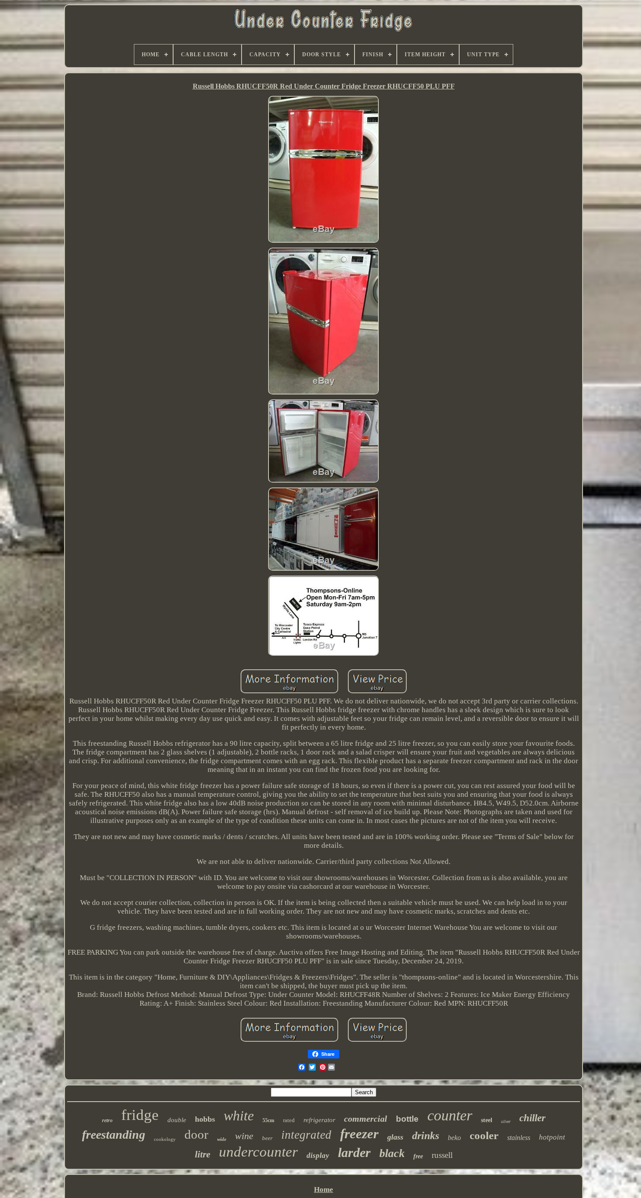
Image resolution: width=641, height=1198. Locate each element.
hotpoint (552, 1137)
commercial (365, 1118)
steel (486, 1120)
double (176, 1119)
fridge (140, 1114)
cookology (165, 1139)
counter (449, 1115)
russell (442, 1155)
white (239, 1115)
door (196, 1134)
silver (506, 1121)
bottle (407, 1118)
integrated (306, 1134)
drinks (425, 1135)
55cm (268, 1120)
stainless (518, 1137)
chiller (532, 1118)
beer (267, 1138)
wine (244, 1135)
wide (221, 1139)
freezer (359, 1133)
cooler (484, 1135)
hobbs (205, 1119)
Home (323, 1189)
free (418, 1156)
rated (289, 1120)
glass (395, 1137)
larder (354, 1152)
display (318, 1155)
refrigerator (319, 1119)
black (392, 1153)
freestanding (113, 1134)
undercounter (258, 1152)
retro (107, 1120)
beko (454, 1137)
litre (202, 1154)
